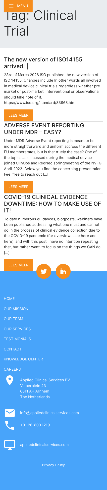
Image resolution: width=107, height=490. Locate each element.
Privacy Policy (53, 465)
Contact (13, 349)
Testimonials (17, 339)
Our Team (13, 318)
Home (9, 298)
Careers (12, 369)
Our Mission (16, 308)
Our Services (17, 329)
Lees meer (18, 115)
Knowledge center (23, 359)
